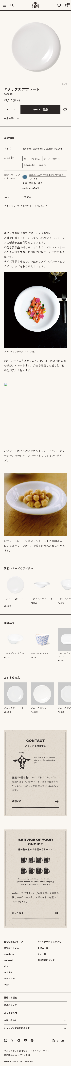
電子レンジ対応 (32, 159)
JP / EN (60, 1041)
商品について (10, 1005)
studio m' (9, 954)
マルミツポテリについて (49, 942)
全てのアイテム (11, 948)
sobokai (8, 960)
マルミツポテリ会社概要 (16, 1051)
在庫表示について (13, 118)
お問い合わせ (40, 206)
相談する (16, 801)
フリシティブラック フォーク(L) (19, 352)
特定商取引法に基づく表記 (17, 1055)
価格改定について (46, 960)
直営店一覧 (42, 948)
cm (27, 149)
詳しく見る (18, 913)
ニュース (41, 954)
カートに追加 (40, 109)
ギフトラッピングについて (18, 206)
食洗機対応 (29, 165)
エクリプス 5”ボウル (14, 653)
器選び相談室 (10, 998)
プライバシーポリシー (41, 1051)
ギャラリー (9, 979)
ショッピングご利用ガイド (17, 1028)
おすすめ (8, 972)
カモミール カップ (39, 653)
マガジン (8, 985)
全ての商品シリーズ (13, 942)
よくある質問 (10, 1013)
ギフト (7, 966)
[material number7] (25, 177)
